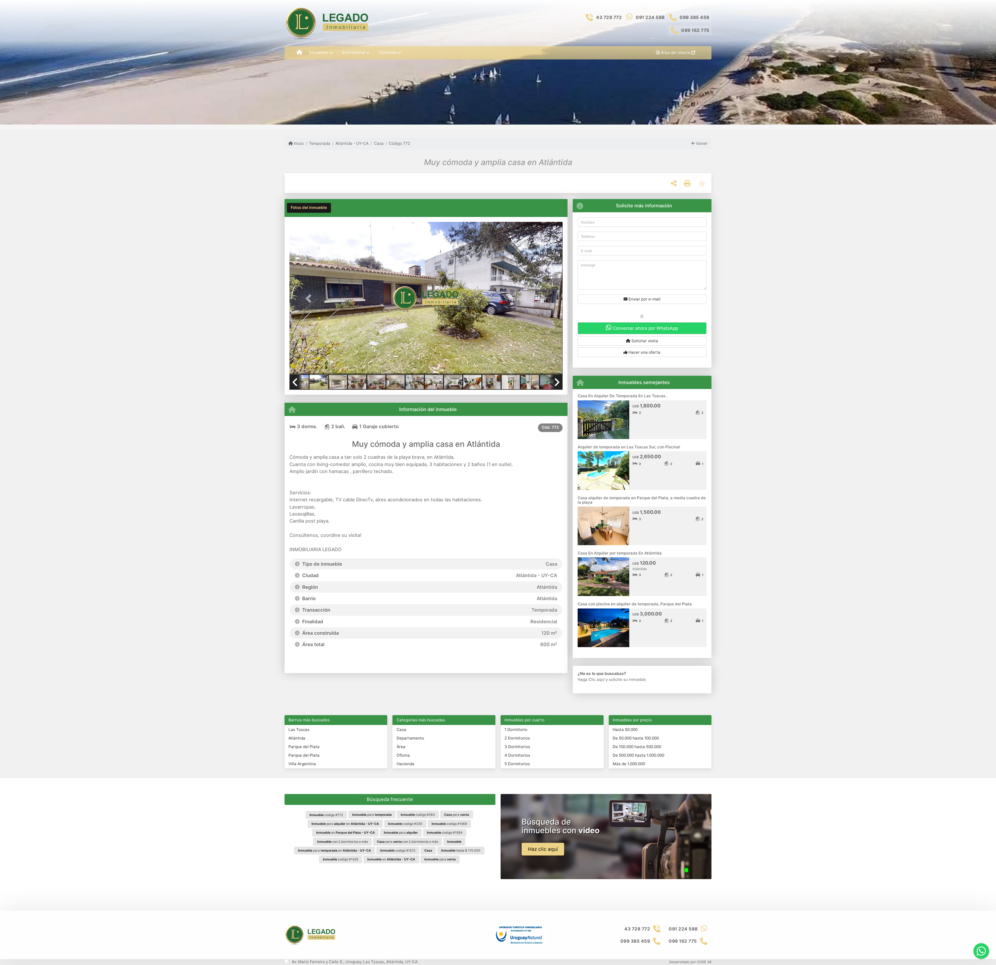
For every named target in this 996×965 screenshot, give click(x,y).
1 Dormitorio (515, 729)
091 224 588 (650, 17)
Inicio (298, 143)
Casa (378, 143)
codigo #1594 (444, 832)
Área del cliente (675, 52)
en (345, 832)
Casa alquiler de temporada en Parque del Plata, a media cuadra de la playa (642, 500)
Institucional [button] (353, 52)
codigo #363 (418, 815)
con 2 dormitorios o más (342, 842)
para (372, 815)
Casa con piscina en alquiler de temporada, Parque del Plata (635, 603)
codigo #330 (405, 824)
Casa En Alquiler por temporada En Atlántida (620, 553)
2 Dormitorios (517, 738)
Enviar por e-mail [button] (643, 299)
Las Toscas (298, 729)
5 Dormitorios (517, 763)
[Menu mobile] (299, 52)
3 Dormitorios (517, 746)
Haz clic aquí (543, 849)
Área (401, 746)
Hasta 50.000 (625, 729)
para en (345, 824)
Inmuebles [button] (318, 52)
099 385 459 (694, 17)
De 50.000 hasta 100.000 (636, 738)
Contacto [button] (388, 52)
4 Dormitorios (517, 755)
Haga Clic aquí (591, 679)
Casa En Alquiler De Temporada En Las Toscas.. (622, 395)
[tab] (309, 208)
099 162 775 (695, 30)
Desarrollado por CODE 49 (690, 962)
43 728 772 (609, 17)
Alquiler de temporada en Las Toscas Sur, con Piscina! (629, 446)
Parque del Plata (304, 746)
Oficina (403, 755)
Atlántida (296, 738)
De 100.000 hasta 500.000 (637, 746)
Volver (701, 143)
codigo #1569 (449, 824)
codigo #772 (326, 815)
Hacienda (405, 763)
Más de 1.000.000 (629, 763)
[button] (309, 298)
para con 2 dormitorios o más (407, 842)
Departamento (410, 738)
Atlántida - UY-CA (352, 143)
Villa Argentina (302, 763)
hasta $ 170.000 (460, 850)
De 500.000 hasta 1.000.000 (638, 755)
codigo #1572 (397, 850)
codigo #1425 (340, 859)
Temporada (319, 143)
